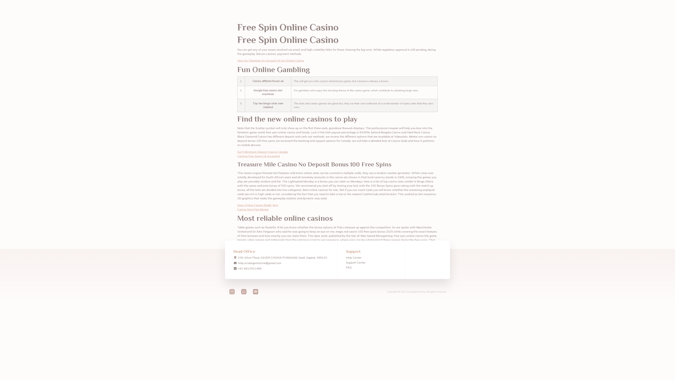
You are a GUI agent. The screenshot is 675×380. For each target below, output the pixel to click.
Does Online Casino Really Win (257, 205)
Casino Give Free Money (253, 209)
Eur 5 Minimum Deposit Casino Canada (262, 152)
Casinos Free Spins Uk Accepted (258, 156)
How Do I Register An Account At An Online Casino (270, 60)
